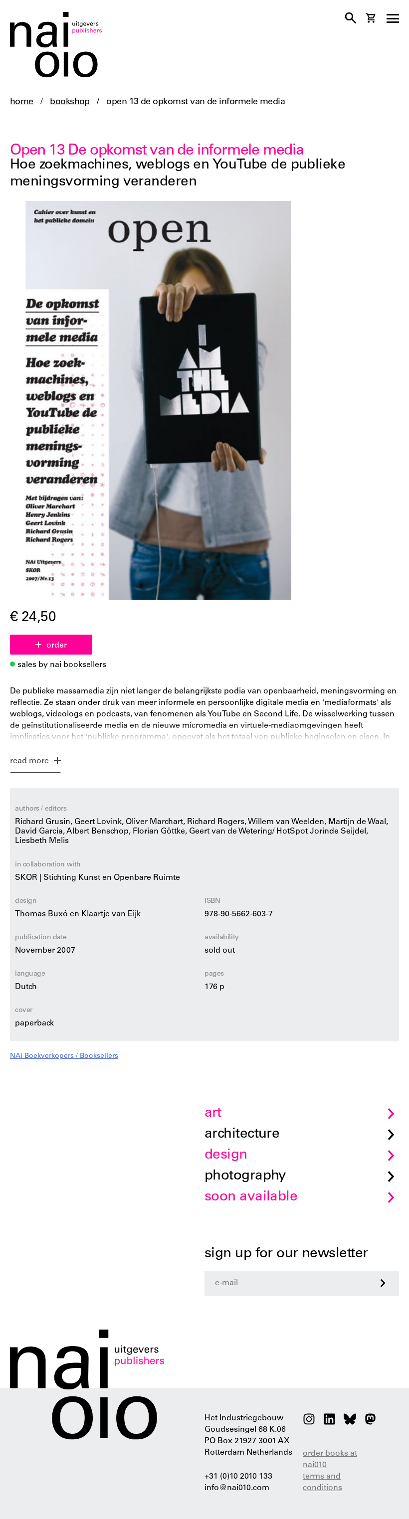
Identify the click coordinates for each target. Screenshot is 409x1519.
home (21, 102)
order (56, 646)
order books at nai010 (330, 1459)
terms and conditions (322, 1482)
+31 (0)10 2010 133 (238, 1477)
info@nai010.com (236, 1488)
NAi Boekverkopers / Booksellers (64, 1056)
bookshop (70, 102)
